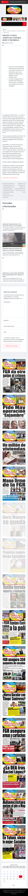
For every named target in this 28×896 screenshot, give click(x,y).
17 (4, 876)
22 (20, 876)
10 (4, 874)
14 (17, 874)
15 (20, 874)
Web (5, 332)
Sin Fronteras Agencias (17, 890)
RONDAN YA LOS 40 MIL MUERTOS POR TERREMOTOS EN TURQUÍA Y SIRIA (13, 274)
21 (17, 876)
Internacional (5, 177)
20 (14, 876)
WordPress (14, 893)
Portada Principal (13, 177)
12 (10, 874)
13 (14, 874)
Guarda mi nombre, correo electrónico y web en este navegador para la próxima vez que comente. (14, 339)
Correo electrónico (9, 326)
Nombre (6, 320)
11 (7, 874)
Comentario (7, 302)
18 (7, 876)
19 (10, 876)
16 (23, 874)
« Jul (13, 885)
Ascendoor (11, 892)
